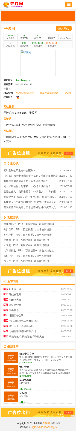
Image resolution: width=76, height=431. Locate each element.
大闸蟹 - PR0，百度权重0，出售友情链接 (26, 245)
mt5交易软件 (25, 379)
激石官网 (24, 366)
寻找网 (46, 423)
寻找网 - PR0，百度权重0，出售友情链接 (26, 240)
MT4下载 (23, 393)
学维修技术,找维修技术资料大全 (26, 336)
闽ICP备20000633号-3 (44, 427)
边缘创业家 (15, 305)
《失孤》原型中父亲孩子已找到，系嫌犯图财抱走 (31, 175)
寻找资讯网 (15, 294)
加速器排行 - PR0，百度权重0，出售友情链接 (29, 224)
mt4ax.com (23, 402)
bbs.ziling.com (22, 80)
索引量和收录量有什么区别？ (20, 170)
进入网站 (63, 28)
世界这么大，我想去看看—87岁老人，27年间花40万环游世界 (30, 192)
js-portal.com (25, 362)
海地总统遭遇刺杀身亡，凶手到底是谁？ (26, 181)
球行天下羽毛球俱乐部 (21, 326)
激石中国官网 (26, 353)
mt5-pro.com (25, 389)
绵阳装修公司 (16, 315)
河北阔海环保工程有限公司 (24, 320)
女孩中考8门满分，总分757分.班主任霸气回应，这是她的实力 (30, 197)
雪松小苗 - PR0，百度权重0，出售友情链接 (28, 255)
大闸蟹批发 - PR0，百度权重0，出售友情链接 (29, 250)
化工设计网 (15, 289)
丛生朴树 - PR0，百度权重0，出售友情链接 (28, 234)
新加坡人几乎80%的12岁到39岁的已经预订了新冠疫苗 (30, 202)
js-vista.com (25, 376)
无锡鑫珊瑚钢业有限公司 (22, 331)
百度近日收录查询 (49, 92)
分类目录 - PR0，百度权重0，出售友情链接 (28, 229)
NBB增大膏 (15, 299)
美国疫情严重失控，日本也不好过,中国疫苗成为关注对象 (30, 207)
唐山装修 (14, 310)
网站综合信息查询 (25, 92)
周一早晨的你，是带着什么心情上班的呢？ (27, 186)
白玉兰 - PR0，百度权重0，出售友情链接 (26, 261)
